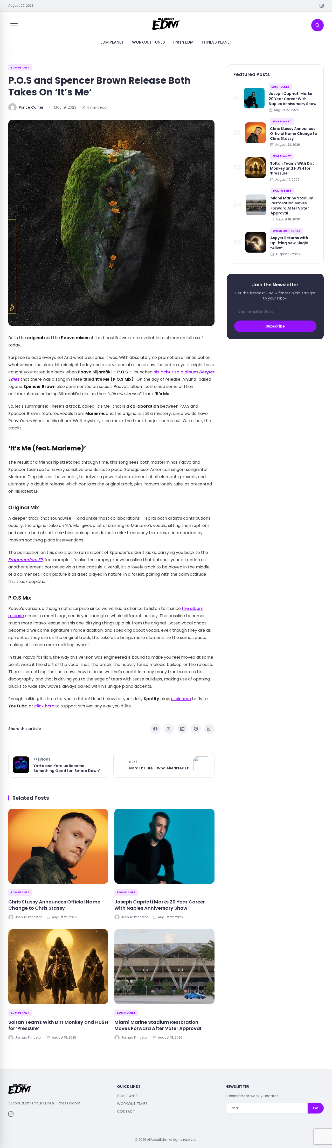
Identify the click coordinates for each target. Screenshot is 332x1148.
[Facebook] (155, 728)
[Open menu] (14, 25)
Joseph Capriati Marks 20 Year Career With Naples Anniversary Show (159, 905)
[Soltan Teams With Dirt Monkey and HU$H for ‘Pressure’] (58, 966)
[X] (169, 728)
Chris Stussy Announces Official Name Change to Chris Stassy (54, 905)
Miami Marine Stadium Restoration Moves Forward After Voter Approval (157, 1025)
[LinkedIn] (182, 728)
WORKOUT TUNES (148, 42)
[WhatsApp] (209, 728)
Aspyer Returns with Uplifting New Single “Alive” (289, 243)
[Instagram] (322, 6)
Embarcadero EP (25, 560)
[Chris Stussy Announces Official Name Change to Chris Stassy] (58, 846)
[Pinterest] (196, 728)
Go (316, 1108)
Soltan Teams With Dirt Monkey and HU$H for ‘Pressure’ (58, 1025)
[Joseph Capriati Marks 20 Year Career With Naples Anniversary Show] (164, 846)
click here (181, 699)
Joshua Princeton (29, 917)
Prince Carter (31, 107)
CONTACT (126, 1111)
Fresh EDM (183, 42)
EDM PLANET (112, 42)
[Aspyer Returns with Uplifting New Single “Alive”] (255, 242)
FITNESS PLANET (217, 42)
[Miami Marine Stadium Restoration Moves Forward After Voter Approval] (164, 966)
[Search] (317, 25)
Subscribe (275, 326)
